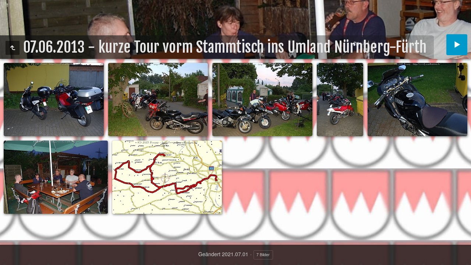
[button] (9, 256)
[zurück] (13, 48)
